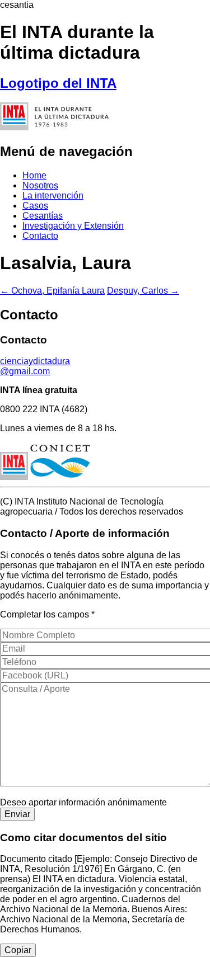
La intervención (52, 195)
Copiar (17, 950)
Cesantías (42, 215)
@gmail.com (35, 366)
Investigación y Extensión (73, 225)
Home (34, 175)
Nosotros (40, 185)
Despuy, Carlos (143, 290)
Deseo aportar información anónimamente (83, 802)
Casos (35, 205)
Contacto (40, 236)
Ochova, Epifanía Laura (52, 290)
